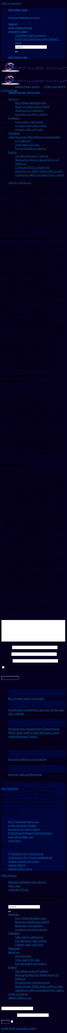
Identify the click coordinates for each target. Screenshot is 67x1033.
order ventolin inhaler (22, 825)
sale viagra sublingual (29, 937)
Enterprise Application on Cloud (24, 17)
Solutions (14, 933)
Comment (7, 618)
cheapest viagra (17, 31)
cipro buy (14, 841)
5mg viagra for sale (27, 960)
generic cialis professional (25, 774)
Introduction (23, 956)
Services (13, 914)
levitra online (9, 788)
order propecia (18, 994)
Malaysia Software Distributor (27, 882)
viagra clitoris (17, 865)
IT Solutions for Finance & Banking (30, 857)
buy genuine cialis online (31, 941)
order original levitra (20, 27)
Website (6, 661)
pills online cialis (17, 10)
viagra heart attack (27, 86)
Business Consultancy (29, 926)
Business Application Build (32, 922)
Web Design (9, 875)
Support (13, 24)
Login (5, 1022)
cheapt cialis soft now (29, 945)
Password (8, 1015)
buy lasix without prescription (27, 759)
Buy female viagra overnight (26, 698)
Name (6, 647)
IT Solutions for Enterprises (25, 854)
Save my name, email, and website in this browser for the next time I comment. (29, 669)
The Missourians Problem (31, 971)
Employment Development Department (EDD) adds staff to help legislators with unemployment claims (34, 732)
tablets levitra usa (19, 998)
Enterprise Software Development (30, 833)
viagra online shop (20, 869)
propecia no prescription (24, 829)
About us (13, 952)
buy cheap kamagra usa (30, 103)
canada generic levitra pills (24, 92)
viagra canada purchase (23, 861)
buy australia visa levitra (30, 964)
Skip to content (11, 3)
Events (12, 967)
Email (6, 654)
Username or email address (20, 1004)
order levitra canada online (18, 1028)
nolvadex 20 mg (18, 890)
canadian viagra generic (30, 35)
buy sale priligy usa (20, 837)
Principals (14, 948)
